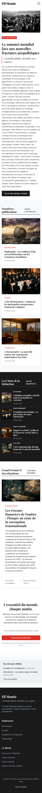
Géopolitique (7, 739)
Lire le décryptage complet (15, 193)
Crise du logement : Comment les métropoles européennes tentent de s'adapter (19, 304)
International (7, 726)
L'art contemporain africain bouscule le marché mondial (26, 448)
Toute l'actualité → (31, 210)
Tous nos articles (10, 679)
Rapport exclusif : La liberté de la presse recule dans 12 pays (26, 432)
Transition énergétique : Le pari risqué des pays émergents (25, 414)
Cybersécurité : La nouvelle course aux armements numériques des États (18, 354)
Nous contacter (8, 762)
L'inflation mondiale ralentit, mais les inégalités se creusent (26, 397)
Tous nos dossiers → (32, 472)
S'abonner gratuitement (21, 638)
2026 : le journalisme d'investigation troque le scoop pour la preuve (20, 568)
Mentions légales (21, 787)
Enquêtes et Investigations (13, 668)
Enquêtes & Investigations (12, 735)
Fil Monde (9, 3)
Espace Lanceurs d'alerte (12, 766)
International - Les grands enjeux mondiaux (20, 672)
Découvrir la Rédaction (11, 753)
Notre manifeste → (32, 382)
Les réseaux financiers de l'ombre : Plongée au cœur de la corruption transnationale (20, 518)
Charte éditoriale (8, 757)
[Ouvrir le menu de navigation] (38, 3)
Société (5, 730)
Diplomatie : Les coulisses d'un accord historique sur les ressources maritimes (20, 254)
